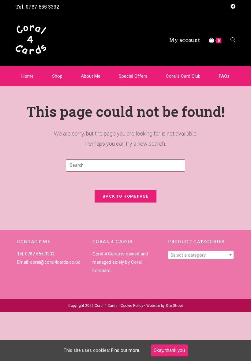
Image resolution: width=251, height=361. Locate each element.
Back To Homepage (125, 196)
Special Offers (133, 76)
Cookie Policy (132, 305)
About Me (90, 76)
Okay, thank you (169, 350)
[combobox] (201, 255)
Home (27, 76)
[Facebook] (232, 7)
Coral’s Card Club (183, 76)
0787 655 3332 (42, 6)
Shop (57, 76)
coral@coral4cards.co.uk (55, 262)
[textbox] (201, 255)
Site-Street (174, 305)
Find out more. (125, 350)
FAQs (224, 76)
